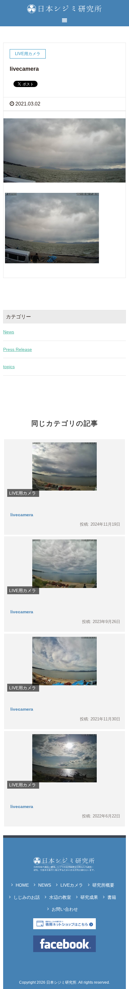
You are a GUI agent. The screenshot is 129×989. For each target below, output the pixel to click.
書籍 (111, 897)
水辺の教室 (60, 897)
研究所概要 (103, 885)
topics (9, 366)
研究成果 (89, 897)
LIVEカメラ (71, 885)
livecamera (21, 514)
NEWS (44, 885)
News (8, 331)
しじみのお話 (26, 897)
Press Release (17, 349)
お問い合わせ (65, 909)
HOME (22, 885)
